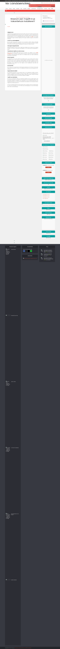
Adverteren (9, 0)
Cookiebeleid (29, 647)
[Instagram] (29, 251)
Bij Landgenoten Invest (15, 0)
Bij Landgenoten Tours (46, 195)
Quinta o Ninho (13, 381)
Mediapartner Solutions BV (18, 647)
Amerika (17, 8)
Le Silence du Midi (48, 60)
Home (7, 8)
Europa (10, 8)
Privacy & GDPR (25, 647)
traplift (9, 26)
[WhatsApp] (31, 251)
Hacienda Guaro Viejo (14, 315)
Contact (45, 8)
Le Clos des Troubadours (15, 447)
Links (32, 0)
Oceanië (24, 8)
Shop (49, 8)
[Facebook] (24, 251)
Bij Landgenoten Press (22, 0)
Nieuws (29, 8)
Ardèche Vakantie (14, 579)
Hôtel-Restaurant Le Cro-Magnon (15, 514)
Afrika (14, 8)
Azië (21, 8)
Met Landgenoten (28, 0)
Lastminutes (33, 8)
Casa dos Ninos (13, 249)
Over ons (6, 0)
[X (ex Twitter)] (26, 251)
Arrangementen (40, 8)
